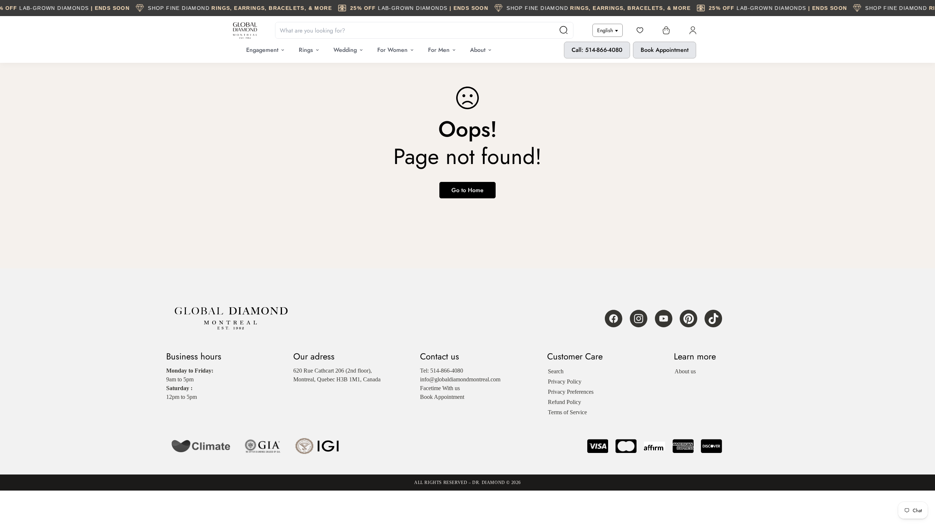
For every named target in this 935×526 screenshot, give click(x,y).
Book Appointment (664, 50)
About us (685, 371)
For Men (439, 50)
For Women (392, 50)
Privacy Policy (564, 381)
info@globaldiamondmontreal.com (460, 379)
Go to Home (467, 190)
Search (556, 371)
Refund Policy (564, 402)
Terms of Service (567, 412)
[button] (664, 30)
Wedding (345, 50)
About (477, 50)
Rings (306, 50)
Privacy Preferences (571, 392)
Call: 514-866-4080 (597, 50)
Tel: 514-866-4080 (441, 370)
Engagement (262, 50)
